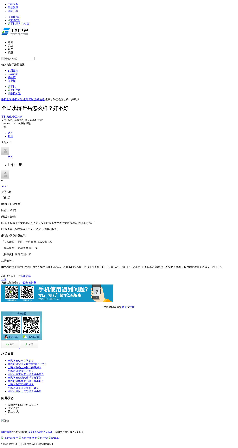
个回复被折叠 (27, 282)
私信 (10, 136)
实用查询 (13, 70)
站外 (10, 133)
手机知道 (17, 99)
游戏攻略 (39, 99)
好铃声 (12, 77)
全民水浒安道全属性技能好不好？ (27, 364)
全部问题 (28, 99)
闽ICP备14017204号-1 (40, 432)
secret (4, 186)
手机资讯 (13, 7)
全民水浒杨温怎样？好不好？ (24, 367)
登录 (124, 307)
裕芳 (10, 157)
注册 (132, 307)
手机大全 (13, 4)
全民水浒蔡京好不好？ (21, 360)
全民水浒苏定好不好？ (21, 384)
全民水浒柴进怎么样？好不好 (24, 377)
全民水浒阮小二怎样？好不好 (24, 391)
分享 (3, 279)
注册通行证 (14, 17)
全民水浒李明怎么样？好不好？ (26, 374)
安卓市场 (13, 74)
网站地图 (6, 432)
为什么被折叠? (9, 282)
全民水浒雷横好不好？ (21, 370)
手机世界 (6, 99)
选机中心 (13, 11)
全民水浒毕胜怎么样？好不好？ (26, 381)
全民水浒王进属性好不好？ (23, 387)
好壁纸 (12, 80)
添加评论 (25, 275)
